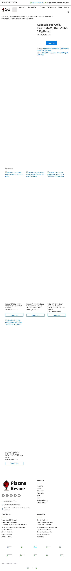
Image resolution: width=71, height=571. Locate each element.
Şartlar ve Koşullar (42, 500)
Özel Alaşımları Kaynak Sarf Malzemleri (39, 16)
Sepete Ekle (51, 43)
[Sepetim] (68, 12)
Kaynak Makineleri (42, 520)
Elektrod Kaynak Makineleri (45, 522)
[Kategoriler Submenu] (36, 7)
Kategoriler (32, 7)
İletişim (15, 2)
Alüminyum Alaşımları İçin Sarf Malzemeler (14, 525)
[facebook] (3, 495)
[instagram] (11, 495)
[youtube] (19, 495)
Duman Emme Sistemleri (44, 525)
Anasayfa (22, 7)
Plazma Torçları (6, 537)
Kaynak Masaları (7, 534)
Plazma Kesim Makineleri (9, 522)
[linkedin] (15, 495)
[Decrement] (38, 43)
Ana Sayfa (5, 16)
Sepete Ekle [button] (14, 315)
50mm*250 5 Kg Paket (49, 53)
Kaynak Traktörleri (7, 532)
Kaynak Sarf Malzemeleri (17, 16)
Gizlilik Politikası (41, 503)
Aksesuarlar (40, 537)
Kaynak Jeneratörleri (43, 534)
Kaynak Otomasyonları (44, 529)
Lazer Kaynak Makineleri (9, 520)
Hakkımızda (52, 7)
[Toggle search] (14, 9)
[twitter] (7, 495)
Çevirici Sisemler (7, 529)
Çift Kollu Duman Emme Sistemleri (47, 527)
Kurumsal (4, 2)
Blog (9, 2)
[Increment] (43, 43)
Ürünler (42, 7)
